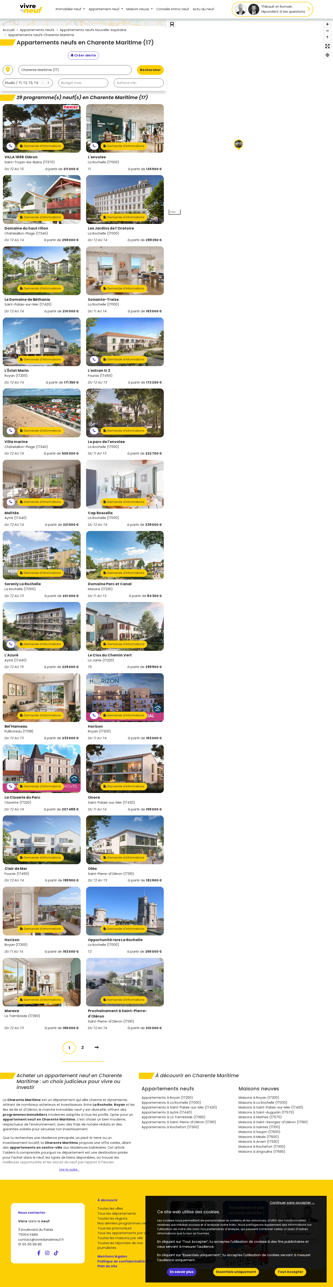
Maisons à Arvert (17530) (259, 1141)
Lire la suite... (69, 1169)
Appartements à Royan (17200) (167, 1097)
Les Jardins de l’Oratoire (111, 228)
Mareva (12, 1010)
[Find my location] (327, 55)
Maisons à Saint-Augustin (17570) (266, 1112)
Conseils (172, 9)
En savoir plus (181, 1272)
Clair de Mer (16, 868)
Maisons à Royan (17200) (259, 1097)
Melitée (12, 513)
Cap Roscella (100, 513)
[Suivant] (96, 1047)
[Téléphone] (10, 146)
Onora (94, 797)
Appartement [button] (104, 9)
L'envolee (97, 157)
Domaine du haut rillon (26, 228)
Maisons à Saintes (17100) (259, 1127)
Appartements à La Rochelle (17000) (171, 1102)
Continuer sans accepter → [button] (292, 1202)
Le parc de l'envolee (106, 441)
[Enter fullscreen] (327, 46)
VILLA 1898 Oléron (21, 157)
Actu (203, 9)
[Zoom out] (327, 30)
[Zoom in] (327, 24)
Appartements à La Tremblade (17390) (173, 1117)
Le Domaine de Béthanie (27, 299)
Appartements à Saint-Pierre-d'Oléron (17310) (179, 1122)
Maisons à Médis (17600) (259, 1137)
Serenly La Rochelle (23, 584)
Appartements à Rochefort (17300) (170, 1127)
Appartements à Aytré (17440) (167, 1112)
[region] (249, 118)
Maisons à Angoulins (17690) (262, 1151)
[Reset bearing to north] (327, 37)
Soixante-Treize (103, 299)
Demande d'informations (42, 146)
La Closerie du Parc (22, 797)
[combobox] (28, 82)
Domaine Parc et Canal (110, 584)
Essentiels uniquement (236, 1272)
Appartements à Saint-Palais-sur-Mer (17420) (179, 1107)
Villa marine (16, 441)
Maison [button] (137, 9)
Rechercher (150, 70)
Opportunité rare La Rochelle (115, 939)
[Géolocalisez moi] (8, 70)
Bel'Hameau (16, 726)
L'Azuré (11, 655)
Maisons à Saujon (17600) (259, 1132)
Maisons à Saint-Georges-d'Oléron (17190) (273, 1122)
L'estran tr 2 (99, 370)
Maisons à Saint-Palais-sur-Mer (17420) (271, 1107)
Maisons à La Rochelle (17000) (263, 1102)
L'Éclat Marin (17, 370)
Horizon (95, 726)
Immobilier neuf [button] (69, 9)
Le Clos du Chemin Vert (110, 655)
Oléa (92, 868)
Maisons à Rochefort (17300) (262, 1146)
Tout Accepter (290, 1272)
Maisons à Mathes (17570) (260, 1117)
